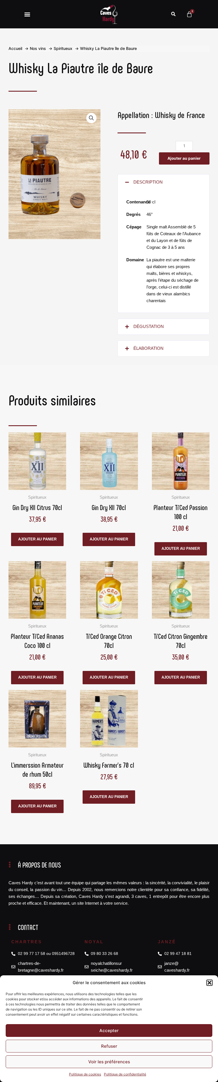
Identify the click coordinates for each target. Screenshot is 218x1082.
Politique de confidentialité (125, 1074)
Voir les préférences (109, 1061)
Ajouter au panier (184, 158)
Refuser (109, 1046)
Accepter (109, 1030)
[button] (209, 983)
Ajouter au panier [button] (37, 539)
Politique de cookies (85, 1074)
